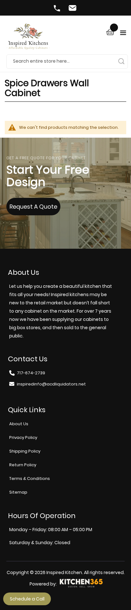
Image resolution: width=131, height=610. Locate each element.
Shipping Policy (24, 451)
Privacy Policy (23, 437)
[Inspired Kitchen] (28, 39)
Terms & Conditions (29, 478)
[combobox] (67, 61)
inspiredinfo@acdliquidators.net (73, 9)
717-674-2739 (57, 9)
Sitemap (18, 492)
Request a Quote (33, 207)
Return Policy (22, 465)
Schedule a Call (27, 599)
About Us (18, 424)
